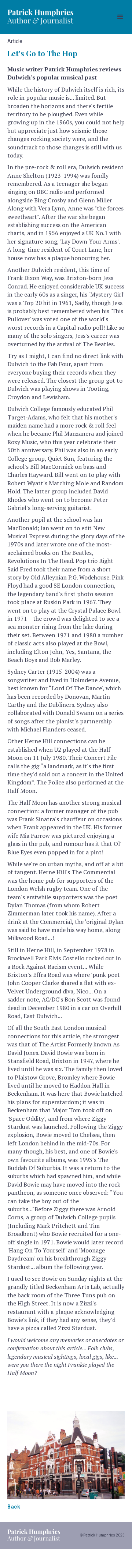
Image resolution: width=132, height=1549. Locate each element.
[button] (120, 17)
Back (14, 1507)
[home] (40, 17)
